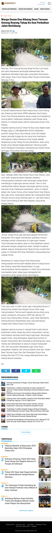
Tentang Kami (10, 524)
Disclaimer (30, 524)
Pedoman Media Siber (23, 526)
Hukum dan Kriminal (25, 9)
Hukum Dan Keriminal (9, 9)
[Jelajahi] (49, 3)
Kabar (36, 9)
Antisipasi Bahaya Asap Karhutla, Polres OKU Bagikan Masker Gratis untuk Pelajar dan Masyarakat (19, 501)
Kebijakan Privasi (40, 524)
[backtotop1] (50, 531)
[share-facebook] (15, 371)
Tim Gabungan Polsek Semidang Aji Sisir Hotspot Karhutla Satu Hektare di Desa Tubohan (21, 487)
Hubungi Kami (21, 524)
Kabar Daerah (8, 16)
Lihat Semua (26, 432)
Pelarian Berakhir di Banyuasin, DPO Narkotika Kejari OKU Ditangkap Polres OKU (20, 448)
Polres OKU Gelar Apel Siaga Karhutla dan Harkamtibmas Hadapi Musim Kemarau (21, 474)
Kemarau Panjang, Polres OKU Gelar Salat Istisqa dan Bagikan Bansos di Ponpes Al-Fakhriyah (20, 461)
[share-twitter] (26, 371)
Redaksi (33, 526)
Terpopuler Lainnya (26, 510)
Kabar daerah (45, 9)
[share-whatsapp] (36, 371)
